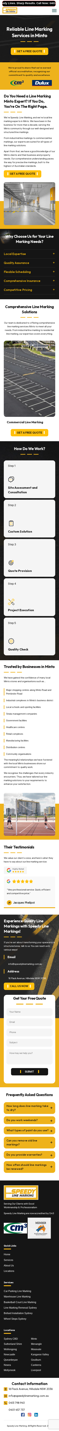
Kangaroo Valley (40, 1354)
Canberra (36, 1365)
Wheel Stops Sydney (15, 1319)
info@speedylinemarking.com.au (25, 964)
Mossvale (36, 1349)
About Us (9, 1265)
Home (7, 1254)
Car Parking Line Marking (17, 1291)
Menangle (36, 1344)
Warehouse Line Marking (17, 1296)
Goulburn (36, 1360)
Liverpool (36, 1370)
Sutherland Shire (13, 1344)
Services (8, 1260)
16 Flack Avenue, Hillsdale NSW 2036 (31, 1389)
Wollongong (10, 1349)
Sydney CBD (11, 1338)
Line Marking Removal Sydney (20, 1307)
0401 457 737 (45, 3)
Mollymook (9, 1370)
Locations (9, 1271)
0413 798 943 (17, 1402)
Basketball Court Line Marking (20, 1302)
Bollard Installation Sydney (18, 1313)
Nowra (7, 1365)
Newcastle (9, 1354)
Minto (34, 1338)
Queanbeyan (11, 1360)
